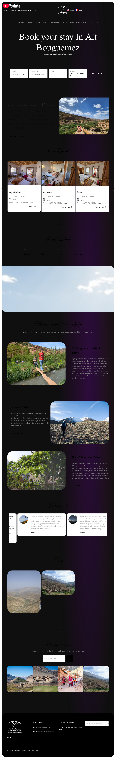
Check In (14, 71)
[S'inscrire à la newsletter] (69, 658)
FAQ (84, 22)
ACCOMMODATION (34, 22)
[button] (57, 545)
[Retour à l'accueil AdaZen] (63, 10)
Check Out (34, 71)
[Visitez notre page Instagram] (35, 10)
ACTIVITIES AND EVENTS (72, 22)
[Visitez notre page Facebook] (10, 737)
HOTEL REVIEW (56, 22)
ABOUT (23, 22)
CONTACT (97, 22)
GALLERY (46, 22)
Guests (72, 71)
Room (52, 71)
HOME (17, 22)
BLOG (90, 22)
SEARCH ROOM (97, 73)
